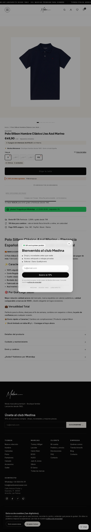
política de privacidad (34, 282)
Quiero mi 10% (45, 275)
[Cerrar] (69, 243)
